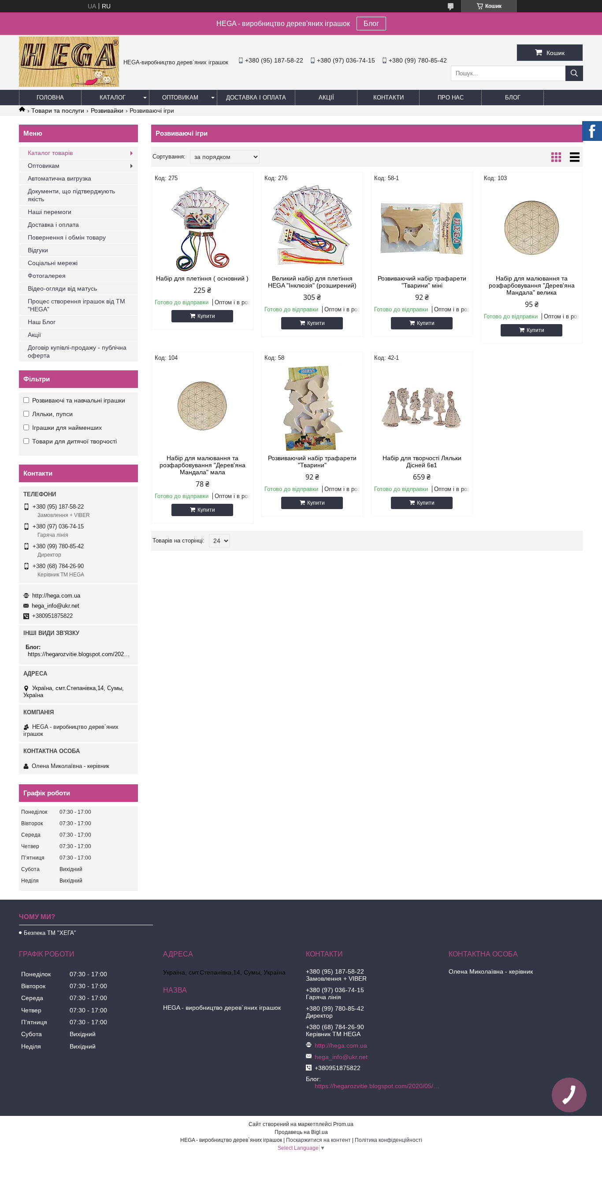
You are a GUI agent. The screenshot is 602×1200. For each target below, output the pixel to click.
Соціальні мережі (53, 262)
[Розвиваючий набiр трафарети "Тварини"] (312, 408)
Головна (50, 97)
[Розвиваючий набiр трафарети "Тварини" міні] (422, 229)
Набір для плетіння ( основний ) (202, 278)
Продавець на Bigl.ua (301, 1132)
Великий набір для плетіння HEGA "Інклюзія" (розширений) (312, 282)
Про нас (451, 97)
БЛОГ (512, 97)
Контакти (388, 97)
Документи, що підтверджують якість (71, 195)
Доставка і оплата (256, 97)
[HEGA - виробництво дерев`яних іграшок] (69, 84)
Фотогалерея (47, 275)
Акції (326, 97)
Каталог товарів (50, 152)
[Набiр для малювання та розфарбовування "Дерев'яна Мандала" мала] (202, 408)
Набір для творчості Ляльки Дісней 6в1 (422, 461)
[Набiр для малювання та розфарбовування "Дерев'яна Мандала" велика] (532, 229)
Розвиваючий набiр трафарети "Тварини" (312, 461)
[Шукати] (574, 73)
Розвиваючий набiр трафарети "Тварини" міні (422, 282)
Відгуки (38, 250)
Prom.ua (343, 1124)
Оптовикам (180, 97)
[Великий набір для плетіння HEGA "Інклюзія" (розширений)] (312, 229)
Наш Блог (42, 321)
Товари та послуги (57, 110)
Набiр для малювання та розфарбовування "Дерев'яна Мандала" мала (202, 465)
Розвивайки (107, 110)
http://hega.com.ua (56, 595)
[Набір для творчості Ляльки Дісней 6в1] (422, 408)
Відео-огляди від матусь (62, 288)
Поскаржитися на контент (318, 1140)
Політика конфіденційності (388, 1140)
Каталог (113, 97)
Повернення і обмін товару (67, 237)
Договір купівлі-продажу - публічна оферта (77, 351)
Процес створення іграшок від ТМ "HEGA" (76, 305)
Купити (206, 316)
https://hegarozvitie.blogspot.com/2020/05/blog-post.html (79, 654)
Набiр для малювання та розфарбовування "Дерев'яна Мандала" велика (532, 285)
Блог (371, 23)
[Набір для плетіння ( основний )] (202, 229)
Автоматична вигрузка (59, 178)
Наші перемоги (49, 211)
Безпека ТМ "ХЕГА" (50, 933)
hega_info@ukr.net (55, 605)
